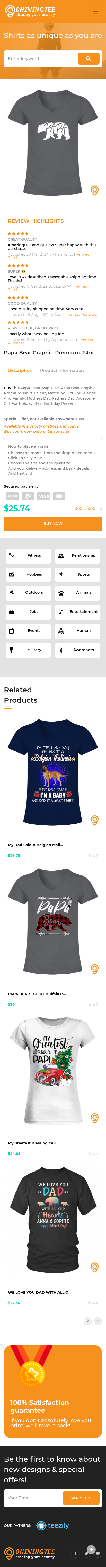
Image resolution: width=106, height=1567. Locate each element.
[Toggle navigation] (95, 11)
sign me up (81, 1498)
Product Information (62, 370)
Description (20, 370)
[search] (89, 59)
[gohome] (91, 1549)
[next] (98, 1321)
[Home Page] (30, 11)
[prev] (88, 1321)
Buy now (53, 523)
